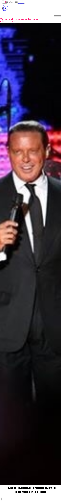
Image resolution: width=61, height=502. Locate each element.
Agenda (4, 7)
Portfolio (4, 8)
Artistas (4, 5)
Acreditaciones (5, 9)
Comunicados (5, 6)
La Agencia (5, 4)
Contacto (4, 10)
